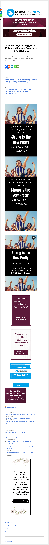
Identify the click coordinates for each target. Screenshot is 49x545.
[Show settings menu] (33, 290)
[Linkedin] (12, 66)
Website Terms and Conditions (15, 540)
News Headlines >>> (21, 385)
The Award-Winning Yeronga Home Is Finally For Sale (16, 432)
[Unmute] (30, 290)
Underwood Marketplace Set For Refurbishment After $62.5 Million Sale (20, 411)
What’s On (7, 532)
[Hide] (0, 19)
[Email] (17, 66)
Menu (43, 5)
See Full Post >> (8, 68)
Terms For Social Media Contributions (34, 540)
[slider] (19, 290)
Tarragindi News (7, 538)
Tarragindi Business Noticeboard (11, 525)
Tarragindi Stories (8, 522)
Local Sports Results (9, 535)
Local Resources (8, 528)
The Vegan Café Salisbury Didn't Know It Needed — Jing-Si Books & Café (20, 414)
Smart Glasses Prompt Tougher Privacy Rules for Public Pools (18, 418)
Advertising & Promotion (8, 541)
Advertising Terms (24, 540)
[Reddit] (9, 66)
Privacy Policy (7, 540)
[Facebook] (6, 66)
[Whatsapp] (15, 66)
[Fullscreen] (35, 290)
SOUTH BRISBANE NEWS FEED (10, 408)
